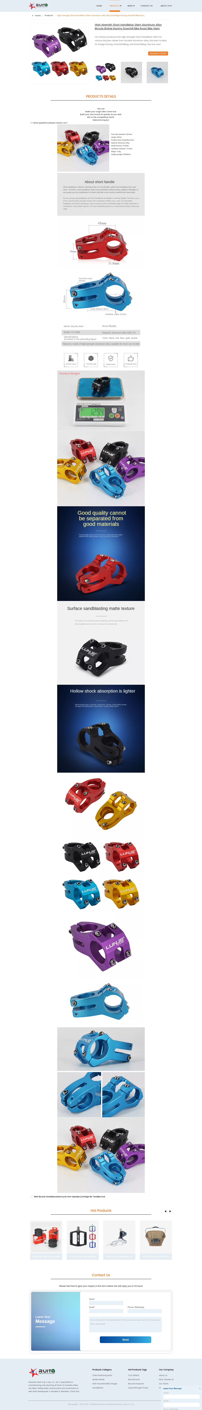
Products (115, 5)
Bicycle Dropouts (136, 1383)
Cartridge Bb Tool (88, 1196)
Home (99, 5)
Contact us (147, 5)
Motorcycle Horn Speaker (68, 1196)
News (130, 5)
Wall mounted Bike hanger (104, 1383)
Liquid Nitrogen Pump (138, 1387)
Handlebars (97, 1387)
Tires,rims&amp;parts (102, 1375)
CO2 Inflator (133, 1375)
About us (165, 5)
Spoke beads (98, 1379)
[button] (165, 1211)
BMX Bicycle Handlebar (45, 1196)
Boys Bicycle (134, 1379)
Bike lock (101, 1196)
